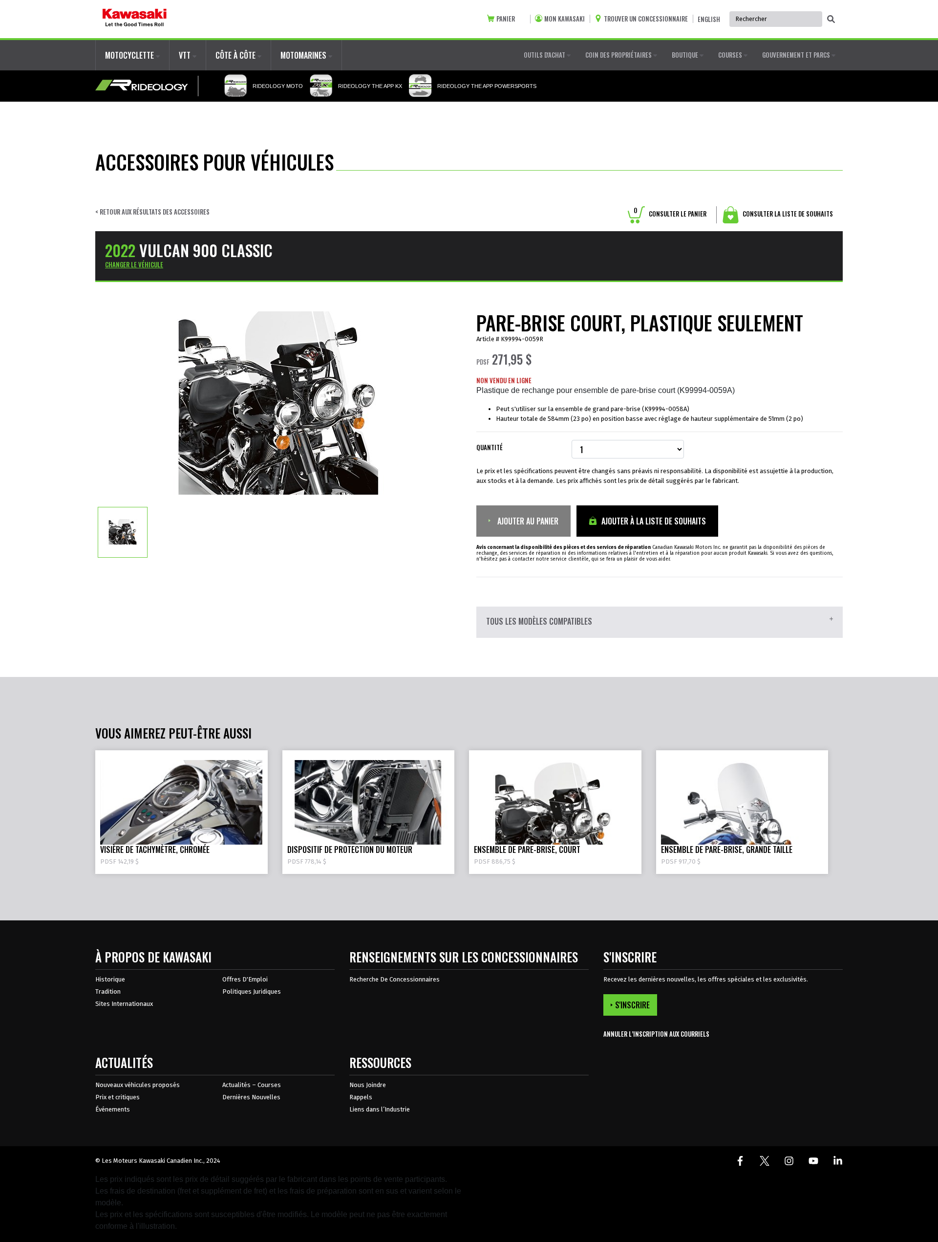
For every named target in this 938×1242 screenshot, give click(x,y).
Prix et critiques (117, 1097)
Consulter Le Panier (670, 213)
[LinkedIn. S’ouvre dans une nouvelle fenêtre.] (838, 1161)
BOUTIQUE (686, 55)
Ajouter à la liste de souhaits (652, 521)
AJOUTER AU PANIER (526, 521)
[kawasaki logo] (135, 19)
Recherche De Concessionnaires (394, 979)
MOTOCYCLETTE (130, 55)
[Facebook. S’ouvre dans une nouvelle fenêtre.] (740, 1161)
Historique (110, 979)
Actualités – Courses (251, 1085)
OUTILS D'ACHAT (545, 55)
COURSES (731, 55)
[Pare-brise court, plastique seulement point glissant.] (122, 531)
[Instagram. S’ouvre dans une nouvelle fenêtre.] (789, 1161)
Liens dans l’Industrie (379, 1109)
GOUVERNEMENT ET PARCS (796, 55)
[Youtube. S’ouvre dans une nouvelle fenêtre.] (813, 1161)
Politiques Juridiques (251, 991)
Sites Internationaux (124, 1003)
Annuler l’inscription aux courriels (656, 1034)
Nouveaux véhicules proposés (137, 1085)
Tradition (108, 991)
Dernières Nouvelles (251, 1097)
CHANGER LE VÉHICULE (134, 264)
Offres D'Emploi (245, 979)
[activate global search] (831, 19)
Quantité (489, 447)
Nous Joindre (367, 1085)
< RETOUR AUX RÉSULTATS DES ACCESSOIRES (152, 212)
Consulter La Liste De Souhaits (787, 213)
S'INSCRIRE (632, 1005)
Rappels (360, 1097)
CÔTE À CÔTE (236, 55)
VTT (185, 55)
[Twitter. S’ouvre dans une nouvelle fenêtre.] (764, 1161)
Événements (112, 1109)
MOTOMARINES (304, 55)
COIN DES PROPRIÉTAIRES (619, 55)
